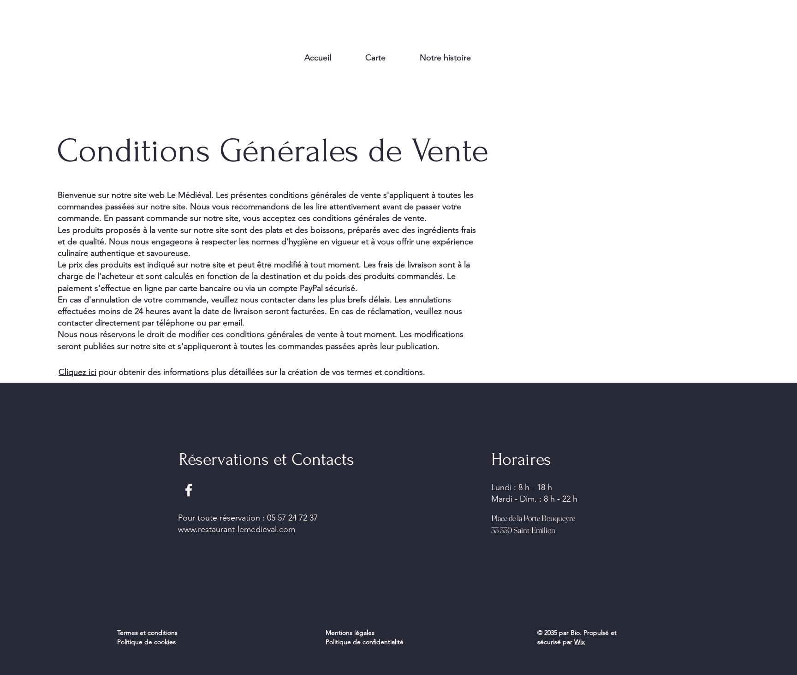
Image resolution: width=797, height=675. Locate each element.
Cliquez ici (77, 372)
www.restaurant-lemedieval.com (236, 529)
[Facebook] (188, 490)
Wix (579, 642)
